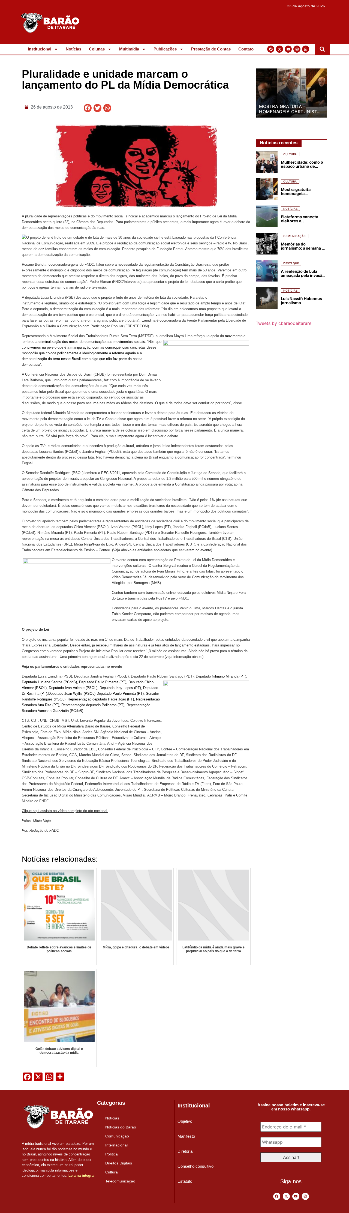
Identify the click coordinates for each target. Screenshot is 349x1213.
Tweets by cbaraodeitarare (283, 323)
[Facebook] (270, 49)
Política (111, 1154)
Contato (246, 49)
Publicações (165, 49)
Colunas (97, 49)
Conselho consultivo (195, 1166)
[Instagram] (296, 49)
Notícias (73, 49)
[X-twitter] (279, 49)
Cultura (111, 1172)
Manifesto (186, 1136)
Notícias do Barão (120, 1127)
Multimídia (129, 49)
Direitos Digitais (118, 1163)
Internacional (116, 1145)
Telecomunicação (120, 1181)
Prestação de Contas (211, 49)
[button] (322, 49)
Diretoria (184, 1151)
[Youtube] (288, 49)
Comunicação (117, 1136)
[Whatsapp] (305, 49)
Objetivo (184, 1121)
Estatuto (184, 1181)
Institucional (39, 49)
